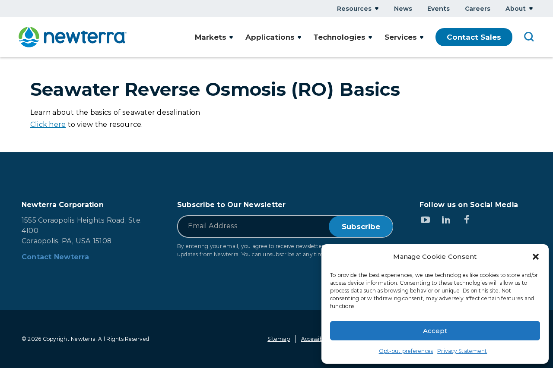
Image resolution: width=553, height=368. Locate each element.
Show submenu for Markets (231, 37)
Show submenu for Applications (299, 37)
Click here (48, 124)
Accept (435, 331)
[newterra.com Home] (73, 37)
